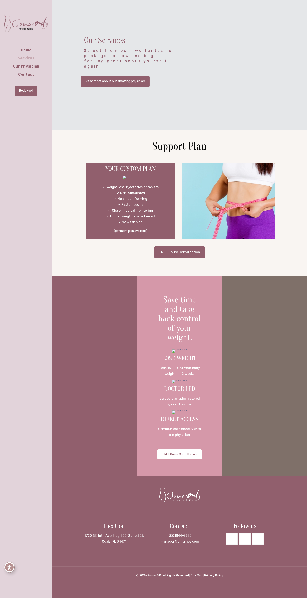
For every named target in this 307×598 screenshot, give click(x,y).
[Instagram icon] (28, 592)
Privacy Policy (213, 575)
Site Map (196, 575)
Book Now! (26, 90)
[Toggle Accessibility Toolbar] (9, 567)
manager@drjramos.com (179, 541)
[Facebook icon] (23, 592)
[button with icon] (232, 539)
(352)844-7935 (179, 536)
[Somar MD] (26, 23)
